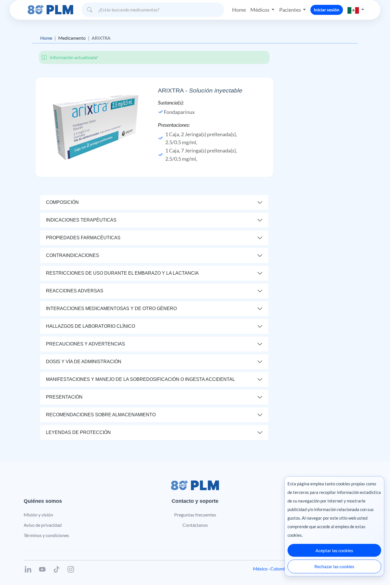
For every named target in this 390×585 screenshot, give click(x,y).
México (260, 568)
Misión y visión (38, 514)
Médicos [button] (260, 10)
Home (239, 10)
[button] (355, 9)
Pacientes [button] (290, 10)
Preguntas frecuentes (195, 514)
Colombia (280, 568)
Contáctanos (195, 525)
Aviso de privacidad (43, 525)
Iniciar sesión (326, 9)
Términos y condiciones (46, 535)
